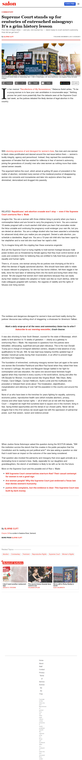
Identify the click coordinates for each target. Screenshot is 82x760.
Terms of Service (41, 679)
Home (41, 660)
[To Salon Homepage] (9, 4)
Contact (42, 669)
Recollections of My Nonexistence (35, 89)
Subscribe (70, 4)
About (41, 663)
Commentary (15, 554)
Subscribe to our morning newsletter (32, 330)
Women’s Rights (68, 554)
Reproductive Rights (39, 554)
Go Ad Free (41, 691)
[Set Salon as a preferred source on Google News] (65, 83)
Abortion (6, 554)
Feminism (26, 554)
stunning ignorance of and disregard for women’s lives (30, 151)
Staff (40, 666)
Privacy (41, 673)
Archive (41, 685)
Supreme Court (54, 554)
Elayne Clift (9, 36)
